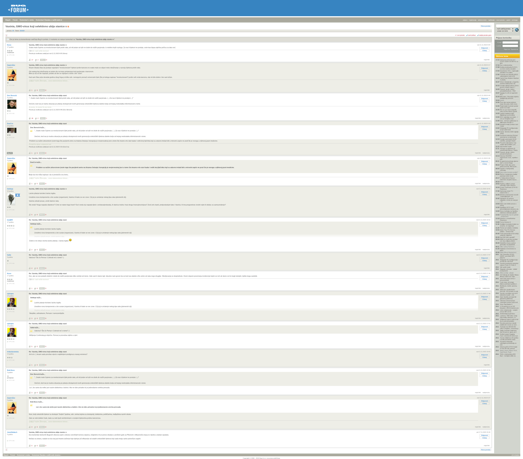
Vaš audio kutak (505, 267)
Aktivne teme (502, 56)
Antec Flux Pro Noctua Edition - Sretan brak (507, 230)
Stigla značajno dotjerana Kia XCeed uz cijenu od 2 (508, 331)
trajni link (487, 60)
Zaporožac (11, 65)
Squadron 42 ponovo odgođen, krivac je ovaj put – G (509, 200)
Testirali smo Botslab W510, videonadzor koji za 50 (509, 75)
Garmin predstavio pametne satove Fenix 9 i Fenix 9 (509, 264)
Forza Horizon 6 (505, 222)
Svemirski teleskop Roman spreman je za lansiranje (509, 136)
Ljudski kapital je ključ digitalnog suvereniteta (507, 114)
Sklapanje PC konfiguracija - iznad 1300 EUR (509, 129)
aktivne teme (482, 20)
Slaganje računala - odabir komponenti (508, 270)
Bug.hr (8, 20)
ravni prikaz (472, 35)
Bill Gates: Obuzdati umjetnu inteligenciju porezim (509, 97)
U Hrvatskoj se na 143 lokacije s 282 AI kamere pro (509, 307)
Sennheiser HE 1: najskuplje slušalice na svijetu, (509, 71)
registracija (472, 20)
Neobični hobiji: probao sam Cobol (509, 125)
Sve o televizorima (506, 65)
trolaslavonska (13, 352)
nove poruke (500, 20)
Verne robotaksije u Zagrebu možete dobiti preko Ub (509, 82)
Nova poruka (485, 26)
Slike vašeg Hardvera (507, 246)
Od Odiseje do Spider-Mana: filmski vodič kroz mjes (509, 275)
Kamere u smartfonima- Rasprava (508, 219)
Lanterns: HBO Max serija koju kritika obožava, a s (508, 316)
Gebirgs (10, 189)
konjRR (10, 220)
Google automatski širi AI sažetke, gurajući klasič (508, 140)
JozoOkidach (12, 432)
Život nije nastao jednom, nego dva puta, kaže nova (508, 103)
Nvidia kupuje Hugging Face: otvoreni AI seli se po (509, 335)
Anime (502, 100)
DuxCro (10, 124)
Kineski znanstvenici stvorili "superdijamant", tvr (509, 195)
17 (32, 60)
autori (508, 20)
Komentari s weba (27, 20)
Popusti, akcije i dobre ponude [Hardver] (507, 153)
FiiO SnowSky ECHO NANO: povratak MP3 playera (507, 256)
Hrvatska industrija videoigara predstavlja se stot (508, 343)
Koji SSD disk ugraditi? (507, 237)
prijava (465, 20)
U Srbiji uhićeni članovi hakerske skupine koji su (508, 178)
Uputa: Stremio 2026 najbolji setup (509, 132)
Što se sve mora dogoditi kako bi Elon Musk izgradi (508, 110)
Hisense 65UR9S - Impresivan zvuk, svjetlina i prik (509, 157)
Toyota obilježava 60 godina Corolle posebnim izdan (509, 338)
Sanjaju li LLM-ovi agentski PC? (508, 93)
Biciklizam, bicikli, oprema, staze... (508, 286)
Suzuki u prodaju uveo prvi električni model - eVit (509, 294)
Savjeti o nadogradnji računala (507, 169)
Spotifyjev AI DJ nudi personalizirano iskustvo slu (509, 208)
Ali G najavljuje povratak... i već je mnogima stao (509, 118)
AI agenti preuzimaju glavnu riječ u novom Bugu (509, 162)
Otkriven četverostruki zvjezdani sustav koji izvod (509, 301)
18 (32, 118)
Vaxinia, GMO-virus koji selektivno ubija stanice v (95, 39)
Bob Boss (11, 370)
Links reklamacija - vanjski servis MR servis (508, 310)
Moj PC (9, 153)
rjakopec (10, 294)
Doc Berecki (12, 95)
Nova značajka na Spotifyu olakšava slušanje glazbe (509, 212)
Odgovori (484, 48)
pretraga (515, 20)
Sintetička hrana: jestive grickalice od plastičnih (508, 243)
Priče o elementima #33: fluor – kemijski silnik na (508, 355)
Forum (15, 20)
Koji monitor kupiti (505, 146)
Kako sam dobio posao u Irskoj (508, 204)
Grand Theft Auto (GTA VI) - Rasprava (509, 188)
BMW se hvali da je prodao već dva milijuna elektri (509, 240)
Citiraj (484, 50)
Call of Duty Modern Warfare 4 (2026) (509, 79)
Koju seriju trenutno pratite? (509, 172)
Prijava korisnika (503, 38)
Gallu (9, 255)
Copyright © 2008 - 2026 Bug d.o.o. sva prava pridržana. (261, 458)
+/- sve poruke (460, 35)
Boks (501, 181)
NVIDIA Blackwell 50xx (507, 314)
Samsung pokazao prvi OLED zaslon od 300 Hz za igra (509, 61)
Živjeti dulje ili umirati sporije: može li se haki (509, 106)
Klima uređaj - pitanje (507, 273)
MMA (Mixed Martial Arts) (508, 252)
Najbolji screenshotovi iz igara (508, 249)
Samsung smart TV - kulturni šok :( (507, 192)
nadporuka (486, 118)
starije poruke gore (485, 35)
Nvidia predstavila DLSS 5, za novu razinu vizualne (509, 68)
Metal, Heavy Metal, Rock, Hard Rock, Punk (508, 351)
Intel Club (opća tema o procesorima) (507, 279)
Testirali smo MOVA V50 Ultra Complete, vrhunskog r (509, 327)
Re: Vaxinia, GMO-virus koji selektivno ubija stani (48, 95)
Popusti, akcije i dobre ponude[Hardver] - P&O (508, 90)
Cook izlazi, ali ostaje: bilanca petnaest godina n (508, 283)
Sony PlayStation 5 (506, 304)
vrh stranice (515, 455)
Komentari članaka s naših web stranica (51, 20)
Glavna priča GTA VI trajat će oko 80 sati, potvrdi (508, 347)
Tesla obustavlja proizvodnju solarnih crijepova (509, 234)
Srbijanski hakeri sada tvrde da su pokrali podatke (509, 320)
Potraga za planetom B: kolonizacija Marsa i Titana (508, 149)
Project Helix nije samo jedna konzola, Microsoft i (508, 165)
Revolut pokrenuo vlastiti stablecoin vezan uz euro (508, 324)
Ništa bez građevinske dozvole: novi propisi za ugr (509, 290)
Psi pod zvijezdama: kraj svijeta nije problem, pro (508, 143)
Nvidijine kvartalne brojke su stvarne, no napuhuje (509, 225)
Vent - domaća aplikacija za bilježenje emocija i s (509, 121)
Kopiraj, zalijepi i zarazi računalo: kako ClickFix (508, 184)
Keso (9, 45)
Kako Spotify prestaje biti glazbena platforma (508, 297)
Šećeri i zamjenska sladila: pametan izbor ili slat (508, 175)
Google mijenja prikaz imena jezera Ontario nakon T (509, 86)
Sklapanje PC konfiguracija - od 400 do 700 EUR (509, 260)
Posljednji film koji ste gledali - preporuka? (509, 215)
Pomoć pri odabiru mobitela (509, 228)
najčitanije (491, 20)
